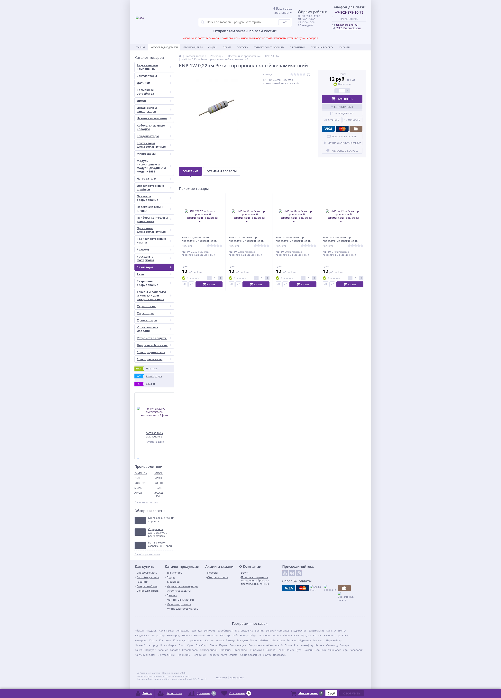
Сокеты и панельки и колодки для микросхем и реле (151, 295)
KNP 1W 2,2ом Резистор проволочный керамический (199, 239)
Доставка (242, 47)
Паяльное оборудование (147, 198)
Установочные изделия (147, 329)
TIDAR (157, 488)
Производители (193, 47)
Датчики (143, 83)
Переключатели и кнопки (150, 208)
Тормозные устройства (145, 91)
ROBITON (140, 483)
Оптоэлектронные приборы (150, 187)
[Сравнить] (184, 284)
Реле (140, 274)
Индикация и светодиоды (147, 109)
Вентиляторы (147, 76)
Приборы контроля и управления (152, 219)
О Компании (297, 47)
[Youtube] (285, 573)
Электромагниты (149, 359)
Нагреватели (146, 178)
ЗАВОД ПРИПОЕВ (160, 494)
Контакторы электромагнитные (151, 144)
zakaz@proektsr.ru (347, 24)
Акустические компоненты (147, 67)
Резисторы (145, 267)
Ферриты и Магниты (152, 345)
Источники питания (152, 118)
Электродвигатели (151, 352)
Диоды (142, 100)
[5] (304, 74)
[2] (294, 74)
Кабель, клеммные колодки (151, 127)
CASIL (137, 478)
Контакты (344, 47)
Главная (140, 47)
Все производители (146, 502)
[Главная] (180, 56)
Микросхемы (146, 153)
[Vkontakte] (292, 573)
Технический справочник (269, 47)
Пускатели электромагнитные (151, 230)
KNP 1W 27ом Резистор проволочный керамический (340, 239)
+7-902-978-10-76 (349, 12)
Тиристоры (145, 313)
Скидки (212, 47)
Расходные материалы (145, 258)
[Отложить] (191, 284)
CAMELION (140, 473)
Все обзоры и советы (147, 554)
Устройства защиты (152, 338)
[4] (301, 74)
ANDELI (158, 473)
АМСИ (138, 492)
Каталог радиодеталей (164, 47)
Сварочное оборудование (147, 283)
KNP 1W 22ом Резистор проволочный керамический (246, 239)
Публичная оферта (322, 47)
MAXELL (159, 478)
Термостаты (146, 306)
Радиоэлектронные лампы (151, 240)
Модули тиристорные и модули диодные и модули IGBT (151, 166)
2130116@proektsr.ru (348, 28)
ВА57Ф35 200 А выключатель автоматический (154, 435)
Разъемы (143, 249)
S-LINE (138, 488)
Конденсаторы (148, 136)
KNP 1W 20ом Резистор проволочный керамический (293, 239)
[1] (291, 74)
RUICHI (158, 483)
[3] (297, 74)
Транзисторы (147, 320)
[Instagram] (299, 573)
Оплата (227, 47)
